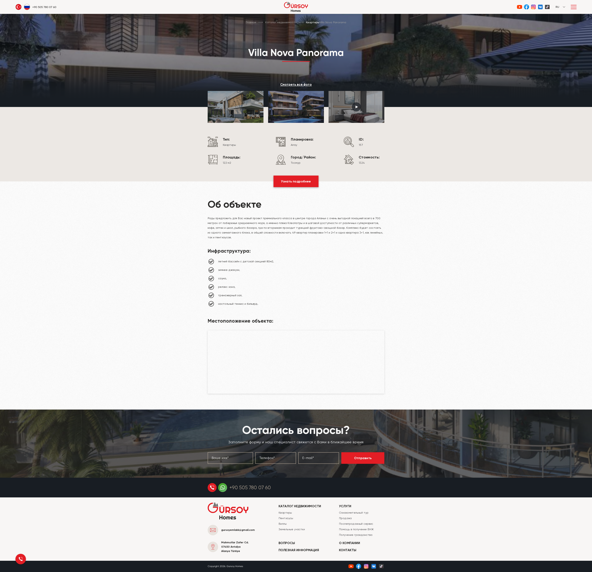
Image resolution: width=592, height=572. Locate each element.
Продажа (345, 518)
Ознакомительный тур (353, 512)
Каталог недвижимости (280, 22)
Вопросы (287, 543)
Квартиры (285, 512)
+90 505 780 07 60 (250, 487)
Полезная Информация (299, 550)
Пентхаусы (286, 518)
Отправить (363, 458)
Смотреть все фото (296, 84)
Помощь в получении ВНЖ (356, 529)
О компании (349, 543)
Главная (251, 22)
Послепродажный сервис (356, 523)
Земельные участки (292, 529)
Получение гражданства (355, 534)
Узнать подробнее (296, 181)
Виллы (283, 523)
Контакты (347, 550)
